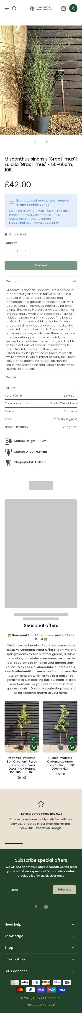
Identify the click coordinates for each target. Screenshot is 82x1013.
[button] (41, 265)
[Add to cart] (33, 747)
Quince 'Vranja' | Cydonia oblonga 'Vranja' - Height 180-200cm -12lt (60, 763)
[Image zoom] (41, 80)
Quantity (11, 243)
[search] (14, 8)
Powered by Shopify (41, 1005)
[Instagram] (46, 907)
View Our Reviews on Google (41, 828)
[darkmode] (73, 8)
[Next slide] (46, 141)
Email (14, 890)
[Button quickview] (33, 739)
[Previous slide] (35, 141)
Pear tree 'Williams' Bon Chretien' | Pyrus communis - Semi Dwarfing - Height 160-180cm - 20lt (22, 765)
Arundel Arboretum (47, 998)
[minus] (9, 251)
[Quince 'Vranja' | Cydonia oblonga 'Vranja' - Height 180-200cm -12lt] (60, 727)
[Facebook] (36, 907)
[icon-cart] (63, 8)
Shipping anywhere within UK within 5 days (39, 211)
